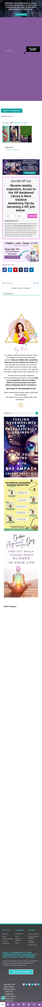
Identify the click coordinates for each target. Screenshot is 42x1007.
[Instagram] (35, 984)
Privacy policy (9, 999)
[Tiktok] (23, 984)
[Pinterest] (26, 984)
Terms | (13, 996)
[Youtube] (29, 984)
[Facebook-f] (38, 984)
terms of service (18, 225)
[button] (24, 52)
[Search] (37, 413)
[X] (34, 1004)
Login (37, 283)
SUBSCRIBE (33, 216)
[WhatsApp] (13, 1004)
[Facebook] (18, 1004)
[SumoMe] (39, 1004)
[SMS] (8, 1004)
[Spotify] (32, 984)
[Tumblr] (29, 1004)
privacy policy (28, 225)
